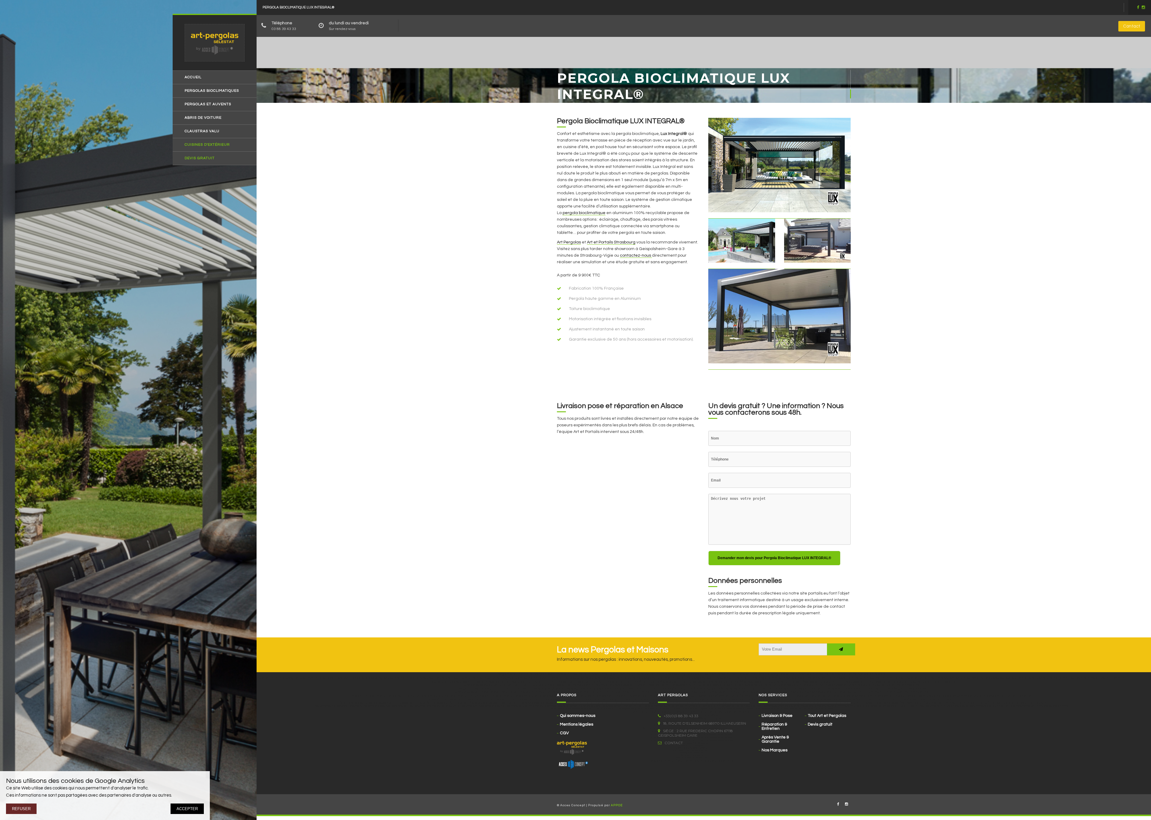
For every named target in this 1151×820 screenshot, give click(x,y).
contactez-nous (636, 255)
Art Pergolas (569, 242)
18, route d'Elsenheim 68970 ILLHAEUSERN (704, 723)
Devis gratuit (200, 158)
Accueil (193, 77)
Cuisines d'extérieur (207, 145)
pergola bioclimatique (584, 213)
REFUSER (21, 809)
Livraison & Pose (777, 716)
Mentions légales (576, 724)
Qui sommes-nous (577, 716)
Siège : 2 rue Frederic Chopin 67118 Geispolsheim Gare (695, 733)
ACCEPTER (187, 809)
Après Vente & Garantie (775, 739)
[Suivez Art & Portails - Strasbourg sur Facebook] (838, 804)
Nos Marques (774, 750)
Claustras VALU (202, 131)
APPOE (617, 805)
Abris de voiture (203, 118)
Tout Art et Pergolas (827, 716)
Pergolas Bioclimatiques (212, 91)
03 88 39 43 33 (284, 29)
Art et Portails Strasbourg (611, 242)
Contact (1131, 26)
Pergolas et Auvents (208, 104)
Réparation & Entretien (774, 726)
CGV (564, 733)
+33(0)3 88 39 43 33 (681, 716)
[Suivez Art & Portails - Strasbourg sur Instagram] (846, 804)
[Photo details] (779, 168)
